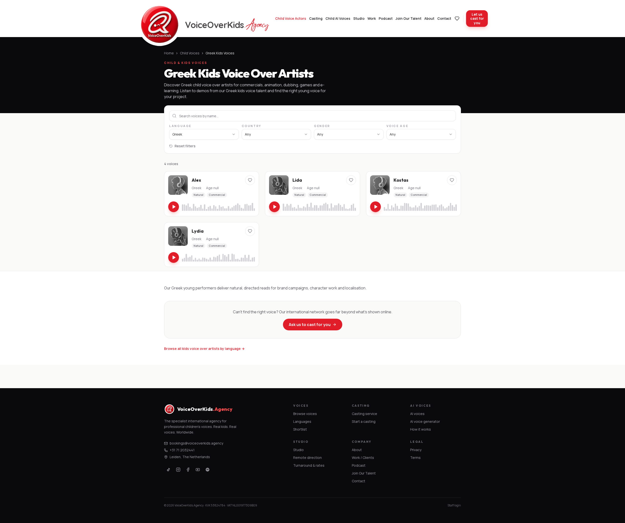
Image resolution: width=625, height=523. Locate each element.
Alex (196, 180)
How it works (420, 429)
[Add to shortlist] (250, 180)
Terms (415, 457)
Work (371, 18)
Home (169, 53)
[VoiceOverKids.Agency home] (159, 24)
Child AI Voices (337, 18)
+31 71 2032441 (182, 450)
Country (251, 126)
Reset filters (185, 146)
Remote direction (307, 457)
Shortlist (300, 429)
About (429, 18)
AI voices (417, 413)
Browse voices (305, 413)
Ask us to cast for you (310, 324)
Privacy (415, 449)
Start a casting (363, 421)
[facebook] (188, 469)
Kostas (401, 180)
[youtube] (197, 469)
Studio (359, 18)
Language (180, 126)
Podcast (386, 18)
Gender (322, 126)
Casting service (364, 413)
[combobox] (204, 134)
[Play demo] (173, 206)
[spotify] (207, 469)
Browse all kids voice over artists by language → (204, 348)
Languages (302, 421)
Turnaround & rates (308, 465)
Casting (316, 18)
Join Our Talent (408, 18)
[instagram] (178, 469)
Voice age (397, 126)
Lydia (198, 231)
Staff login (454, 505)
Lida (297, 180)
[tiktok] (168, 469)
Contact (444, 18)
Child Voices (189, 53)
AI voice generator (425, 421)
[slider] (218, 207)
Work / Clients (363, 457)
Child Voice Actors (290, 18)
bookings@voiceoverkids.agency (196, 443)
